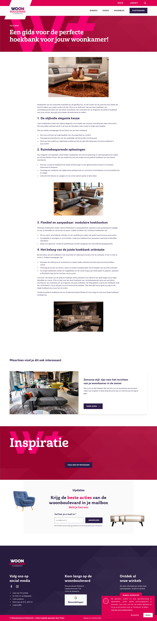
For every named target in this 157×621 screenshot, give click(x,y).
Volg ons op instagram (79, 465)
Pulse (62, 618)
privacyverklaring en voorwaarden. (93, 525)
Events (106, 11)
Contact (134, 3)
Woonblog (119, 11)
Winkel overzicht (131, 595)
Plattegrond (138, 11)
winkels (93, 11)
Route (120, 3)
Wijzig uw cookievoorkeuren (94, 618)
